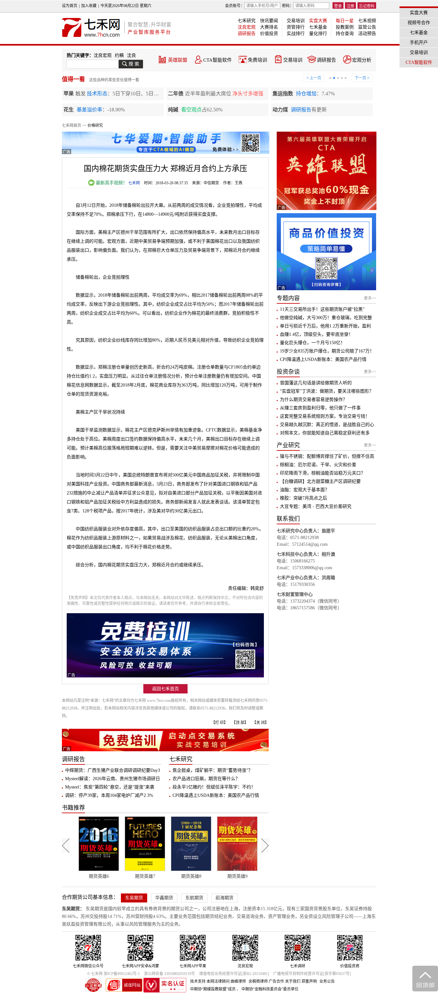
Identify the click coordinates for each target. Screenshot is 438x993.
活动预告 (367, 33)
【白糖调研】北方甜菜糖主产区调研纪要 (320, 481)
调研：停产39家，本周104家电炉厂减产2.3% (109, 795)
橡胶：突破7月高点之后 (303, 498)
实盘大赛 (318, 20)
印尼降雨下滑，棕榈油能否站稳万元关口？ (322, 473)
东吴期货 (134, 897)
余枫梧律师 (258, 981)
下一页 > (362, 78)
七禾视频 (367, 20)
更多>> (370, 298)
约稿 (119, 55)
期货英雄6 (96, 876)
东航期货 (194, 897)
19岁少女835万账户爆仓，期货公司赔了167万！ (327, 351)
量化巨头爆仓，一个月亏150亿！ (312, 342)
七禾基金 (318, 27)
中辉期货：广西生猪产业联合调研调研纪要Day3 (112, 770)
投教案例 (345, 27)
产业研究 (288, 445)
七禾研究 (247, 20)
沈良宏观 (247, 27)
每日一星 (345, 20)
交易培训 (296, 20)
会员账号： (234, 6)
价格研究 (95, 125)
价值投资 (269, 33)
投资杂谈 (288, 372)
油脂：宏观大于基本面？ (304, 489)
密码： (287, 6)
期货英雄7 (142, 876)
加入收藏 (89, 6)
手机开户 (419, 42)
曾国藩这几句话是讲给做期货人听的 (316, 382)
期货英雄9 (235, 876)
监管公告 (367, 27)
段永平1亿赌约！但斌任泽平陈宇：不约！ (214, 787)
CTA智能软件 (217, 60)
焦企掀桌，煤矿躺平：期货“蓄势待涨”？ (213, 770)
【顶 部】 (240, 722)
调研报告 (247, 33)
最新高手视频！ (111, 182)
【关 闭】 (260, 722)
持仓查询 (345, 33)
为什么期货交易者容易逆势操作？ (313, 399)
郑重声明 (309, 981)
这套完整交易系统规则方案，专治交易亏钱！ (325, 416)
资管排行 (296, 27)
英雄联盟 (177, 60)
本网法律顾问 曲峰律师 (226, 981)
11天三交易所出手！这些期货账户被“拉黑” (322, 309)
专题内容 (288, 298)
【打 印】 (219, 722)
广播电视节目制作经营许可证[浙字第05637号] (312, 973)
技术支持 (198, 981)
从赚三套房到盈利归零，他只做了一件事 (320, 407)
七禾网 (134, 183)
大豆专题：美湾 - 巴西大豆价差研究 (315, 506)
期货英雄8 (189, 876)
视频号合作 (419, 22)
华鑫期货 (164, 897)
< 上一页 (314, 78)
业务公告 (327, 981)
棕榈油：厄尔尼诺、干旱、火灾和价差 (318, 464)
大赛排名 (269, 27)
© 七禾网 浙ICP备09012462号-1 (113, 973)
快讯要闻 (269, 20)
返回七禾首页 (165, 688)
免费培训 (257, 60)
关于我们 (292, 981)
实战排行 (296, 33)
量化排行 (318, 33)
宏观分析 (361, 60)
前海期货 (224, 897)
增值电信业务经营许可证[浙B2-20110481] (234, 973)
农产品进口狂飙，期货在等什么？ (206, 778)
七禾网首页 (71, 125)
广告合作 (276, 981)
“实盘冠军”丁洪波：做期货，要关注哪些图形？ (327, 391)
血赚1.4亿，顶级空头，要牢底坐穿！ (316, 334)
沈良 (131, 55)
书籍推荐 (73, 808)
